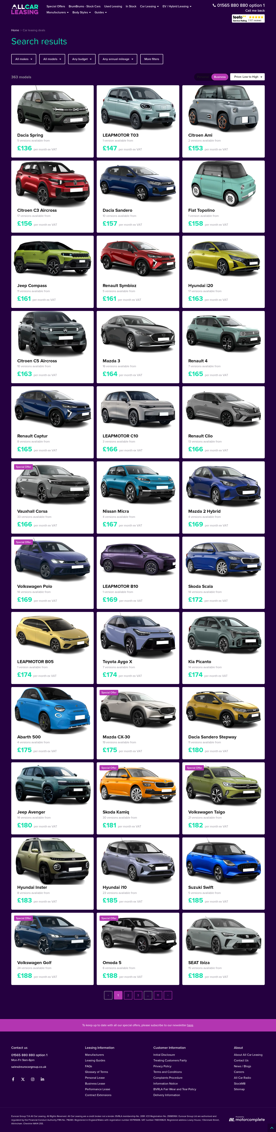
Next (168, 995)
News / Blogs (242, 1066)
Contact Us (241, 1060)
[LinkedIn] (42, 1080)
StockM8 (239, 1083)
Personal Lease (95, 1078)
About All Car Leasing (248, 1055)
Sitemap (239, 1089)
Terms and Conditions (167, 1072)
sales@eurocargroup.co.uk (28, 1067)
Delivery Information (166, 1095)
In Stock (131, 6)
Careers (239, 1072)
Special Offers (56, 6)
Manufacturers (94, 1055)
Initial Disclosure (164, 1055)
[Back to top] (272, 1128)
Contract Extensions (98, 1095)
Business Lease (95, 1083)
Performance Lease (97, 1089)
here (190, 1025)
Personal (203, 77)
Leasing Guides (95, 1060)
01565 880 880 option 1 (29, 1055)
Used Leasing (113, 6)
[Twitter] (23, 1080)
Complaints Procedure (167, 1078)
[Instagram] (33, 1080)
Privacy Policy (162, 1066)
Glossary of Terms (96, 1072)
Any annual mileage (116, 59)
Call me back (255, 10)
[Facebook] (13, 1080)
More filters (151, 59)
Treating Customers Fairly (170, 1060)
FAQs (88, 1066)
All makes (21, 59)
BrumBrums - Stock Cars (84, 6)
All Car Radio (242, 1078)
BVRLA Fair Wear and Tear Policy (174, 1089)
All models (50, 59)
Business (220, 77)
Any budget (80, 59)
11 (158, 995)
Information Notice (165, 1083)
